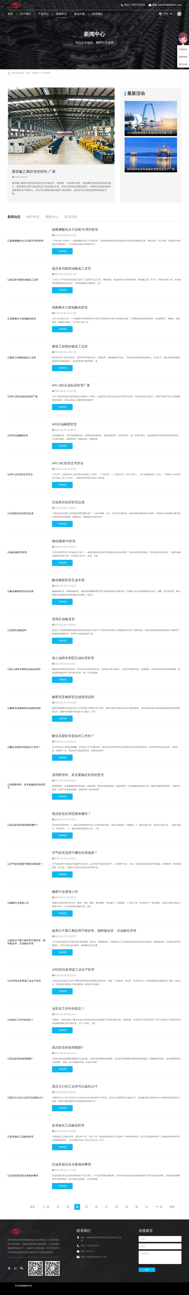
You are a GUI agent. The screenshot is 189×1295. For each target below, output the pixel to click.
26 (96, 1207)
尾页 (172, 1207)
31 (146, 1207)
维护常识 (32, 217)
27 (106, 1207)
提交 (147, 1269)
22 (58, 1207)
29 (126, 1207)
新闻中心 (61, 13)
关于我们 (25, 13)
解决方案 (79, 13)
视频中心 (51, 217)
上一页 (45, 1207)
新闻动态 (14, 217)
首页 (10, 13)
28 (116, 1207)
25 (86, 1207)
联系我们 (97, 13)
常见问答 (70, 217)
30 (136, 1207)
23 (68, 1207)
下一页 (158, 1207)
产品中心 (43, 13)
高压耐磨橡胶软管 (23, 1286)
